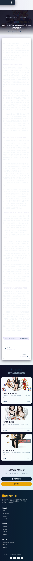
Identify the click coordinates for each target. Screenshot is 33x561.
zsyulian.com (25, 554)
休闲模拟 (5, 534)
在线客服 (5, 544)
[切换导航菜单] (11, 2)
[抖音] (22, 558)
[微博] (14, 558)
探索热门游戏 (17, 479)
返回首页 (17, 484)
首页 (14, 15)
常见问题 (5, 519)
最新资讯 (5, 516)
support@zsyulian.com (9, 542)
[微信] (11, 558)
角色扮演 (5, 526)
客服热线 (5, 547)
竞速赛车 (5, 529)
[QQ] (18, 558)
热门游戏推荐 (6, 513)
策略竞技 (5, 531)
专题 (18, 15)
